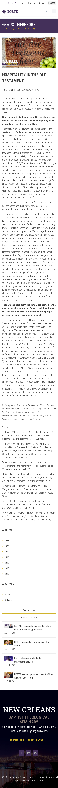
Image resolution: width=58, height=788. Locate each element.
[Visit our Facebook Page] (4, 3)
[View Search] (46, 10)
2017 (7, 562)
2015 (7, 573)
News (7, 594)
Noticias (8, 600)
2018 (7, 557)
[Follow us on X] (8, 3)
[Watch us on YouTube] (12, 3)
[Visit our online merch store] (16, 3)
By (12, 90)
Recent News (29, 610)
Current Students (29, 3)
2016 (7, 568)
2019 (7, 551)
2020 (7, 546)
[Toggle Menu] (54, 11)
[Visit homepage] (10, 11)
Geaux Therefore (18, 24)
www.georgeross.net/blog (13, 415)
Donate (51, 3)
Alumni (42, 3)
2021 (7, 540)
